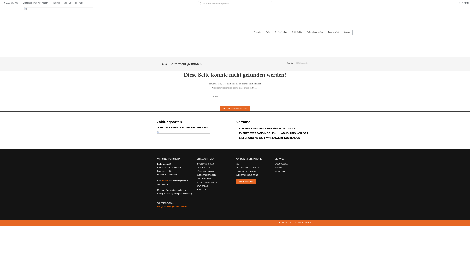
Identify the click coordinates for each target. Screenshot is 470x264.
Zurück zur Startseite (235, 109)
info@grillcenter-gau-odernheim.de (172, 207)
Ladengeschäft (333, 32)
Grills (268, 32)
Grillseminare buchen (315, 32)
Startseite (257, 32)
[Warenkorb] (356, 32)
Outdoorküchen (281, 32)
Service (347, 32)
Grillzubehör (297, 32)
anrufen (165, 181)
